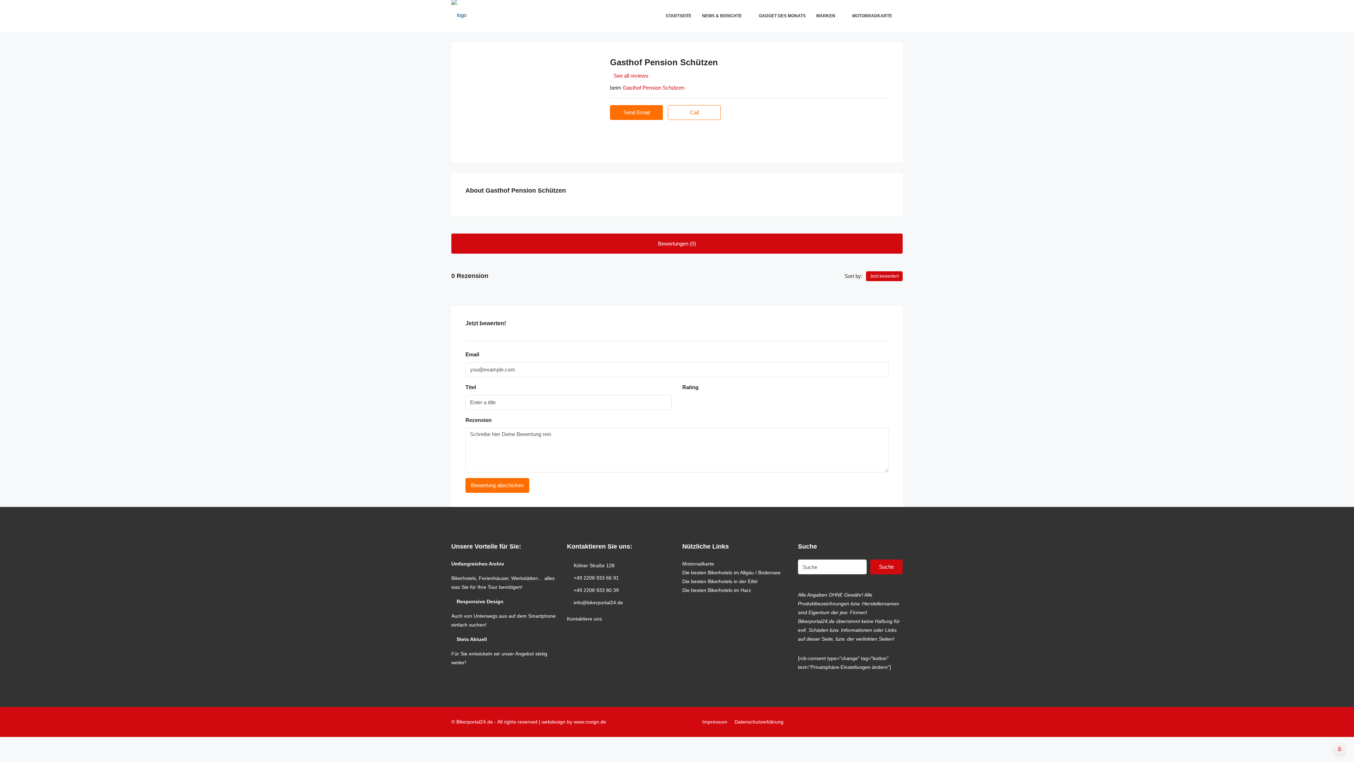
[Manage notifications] (1339, 749)
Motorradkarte (872, 15)
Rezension (478, 420)
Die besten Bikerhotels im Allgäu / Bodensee (731, 572)
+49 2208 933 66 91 (596, 578)
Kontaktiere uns (584, 619)
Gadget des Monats (782, 15)
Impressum (714, 722)
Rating (690, 387)
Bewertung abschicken (497, 485)
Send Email (636, 112)
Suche (886, 567)
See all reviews (631, 76)
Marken (825, 15)
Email (472, 354)
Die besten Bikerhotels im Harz (716, 590)
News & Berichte (722, 15)
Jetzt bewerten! (884, 276)
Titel (470, 387)
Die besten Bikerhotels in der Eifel (719, 581)
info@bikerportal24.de (598, 602)
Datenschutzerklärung (758, 722)
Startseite (678, 15)
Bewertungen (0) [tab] (677, 244)
